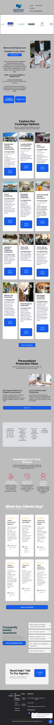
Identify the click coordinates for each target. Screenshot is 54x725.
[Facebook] (29, 713)
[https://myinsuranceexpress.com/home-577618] (11, 695)
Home (31, 5)
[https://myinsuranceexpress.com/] (18, 8)
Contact (32, 8)
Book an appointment (36, 11)
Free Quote (38, 5)
